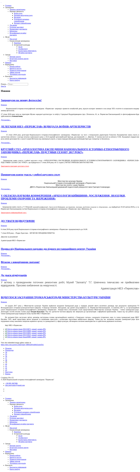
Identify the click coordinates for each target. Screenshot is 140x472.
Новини (8, 62)
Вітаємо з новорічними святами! (20, 262)
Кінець (7, 374)
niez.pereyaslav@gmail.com (15, 385)
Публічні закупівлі (17, 27)
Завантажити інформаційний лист (14, 213)
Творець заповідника (17, 9)
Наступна (8, 372)
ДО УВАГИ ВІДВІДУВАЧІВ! (18, 221)
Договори (13, 25)
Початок (8, 348)
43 (6, 370)
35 (6, 354)
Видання (17, 17)
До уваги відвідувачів (14, 275)
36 (6, 356)
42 (6, 368)
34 (6, 352)
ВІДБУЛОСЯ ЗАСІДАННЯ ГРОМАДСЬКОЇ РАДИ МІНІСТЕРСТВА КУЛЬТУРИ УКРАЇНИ (55, 297)
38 (6, 360)
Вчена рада (18, 13)
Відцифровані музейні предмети (22, 424)
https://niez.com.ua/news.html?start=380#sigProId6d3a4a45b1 (22, 345)
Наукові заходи (15, 57)
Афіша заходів (15, 72)
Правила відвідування (18, 70)
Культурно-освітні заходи (19, 59)
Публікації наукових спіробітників (21, 20)
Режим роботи (15, 66)
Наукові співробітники (22, 23)
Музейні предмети (25, 53)
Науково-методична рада (23, 15)
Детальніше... (6, 120)
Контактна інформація (18, 78)
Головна (8, 5)
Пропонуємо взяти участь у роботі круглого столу (30, 174)
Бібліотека (13, 31)
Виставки (13, 61)
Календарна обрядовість (27, 51)
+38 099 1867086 (11, 383)
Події (20, 47)
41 (6, 366)
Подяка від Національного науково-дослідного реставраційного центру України (48, 248)
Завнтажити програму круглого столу (15, 166)
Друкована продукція (18, 74)
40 (6, 364)
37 (6, 358)
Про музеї (13, 39)
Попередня (9, 350)
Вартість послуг (16, 68)
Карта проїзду (15, 80)
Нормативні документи (18, 29)
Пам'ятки (17, 43)
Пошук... (4, 84)
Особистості (23, 49)
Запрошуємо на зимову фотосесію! (21, 100)
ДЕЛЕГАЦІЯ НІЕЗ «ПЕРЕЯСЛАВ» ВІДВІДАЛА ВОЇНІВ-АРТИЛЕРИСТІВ (46, 126)
